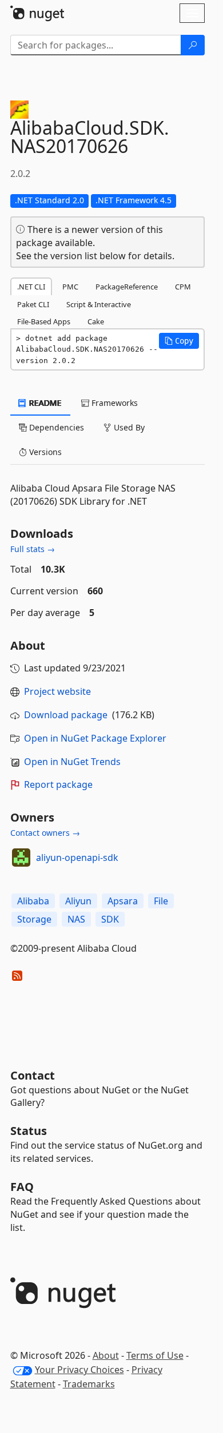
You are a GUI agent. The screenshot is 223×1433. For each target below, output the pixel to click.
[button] (179, 341)
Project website (57, 691)
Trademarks (89, 1384)
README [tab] (44, 402)
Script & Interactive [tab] (98, 304)
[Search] (193, 45)
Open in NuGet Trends (72, 761)
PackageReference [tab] (126, 286)
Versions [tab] (44, 451)
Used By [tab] (128, 427)
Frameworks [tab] (113, 402)
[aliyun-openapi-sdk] (21, 857)
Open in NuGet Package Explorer (95, 738)
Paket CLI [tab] (33, 304)
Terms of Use (155, 1355)
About (106, 1355)
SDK (110, 919)
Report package (58, 784)
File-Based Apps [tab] (43, 321)
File (161, 901)
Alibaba (33, 901)
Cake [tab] (95, 321)
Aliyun (78, 901)
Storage (34, 919)
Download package (65, 715)
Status (28, 1130)
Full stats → (32, 549)
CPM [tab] (183, 286)
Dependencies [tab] (55, 427)
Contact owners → (45, 832)
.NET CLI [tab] (31, 286)
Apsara (122, 901)
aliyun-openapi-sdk (77, 857)
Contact (32, 1075)
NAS (76, 919)
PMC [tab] (70, 286)
